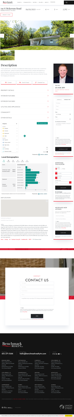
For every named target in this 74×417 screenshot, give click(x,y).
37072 (30, 239)
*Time (56, 117)
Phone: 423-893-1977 (23, 362)
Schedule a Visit (67, 99)
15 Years (63, 168)
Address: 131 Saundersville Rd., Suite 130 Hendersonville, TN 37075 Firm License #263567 (24, 378)
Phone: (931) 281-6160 (39, 362)
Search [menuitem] (19, 2)
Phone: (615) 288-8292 (56, 374)
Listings (6, 239)
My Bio (56, 91)
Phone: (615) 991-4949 (23, 374)
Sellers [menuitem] (41, 2)
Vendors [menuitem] (52, 2)
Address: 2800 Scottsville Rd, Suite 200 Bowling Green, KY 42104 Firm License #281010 (8, 366)
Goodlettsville (24, 239)
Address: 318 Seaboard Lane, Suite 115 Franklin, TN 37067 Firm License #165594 (57, 390)
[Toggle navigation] (69, 2)
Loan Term (57, 167)
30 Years (58, 168)
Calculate (63, 187)
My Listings (57, 89)
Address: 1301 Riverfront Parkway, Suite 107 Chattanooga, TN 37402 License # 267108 (25, 366)
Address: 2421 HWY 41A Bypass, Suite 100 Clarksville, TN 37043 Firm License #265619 (42, 366)
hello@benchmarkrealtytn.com (33, 353)
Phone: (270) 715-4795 (23, 386)
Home (2, 239)
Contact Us (59, 99)
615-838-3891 (60, 88)
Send (37, 316)
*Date (56, 112)
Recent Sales (62, 89)
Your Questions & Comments (60, 121)
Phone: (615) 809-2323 (6, 386)
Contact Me (67, 89)
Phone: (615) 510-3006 (39, 386)
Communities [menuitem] (27, 2)
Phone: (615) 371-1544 (55, 362)
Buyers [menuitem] (35, 2)
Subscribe (63, 232)
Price (56, 171)
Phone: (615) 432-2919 (39, 374)
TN (9, 239)
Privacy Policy (64, 144)
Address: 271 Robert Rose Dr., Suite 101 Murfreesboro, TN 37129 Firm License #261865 (8, 390)
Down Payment (58, 176)
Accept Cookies (68, 415)
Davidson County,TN (16, 239)
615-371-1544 (7, 353)
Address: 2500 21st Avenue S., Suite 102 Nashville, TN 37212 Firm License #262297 (41, 378)
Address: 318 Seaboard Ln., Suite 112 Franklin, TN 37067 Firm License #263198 (57, 366)
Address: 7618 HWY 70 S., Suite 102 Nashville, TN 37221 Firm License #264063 (40, 390)
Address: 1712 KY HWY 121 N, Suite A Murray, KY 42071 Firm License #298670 (24, 390)
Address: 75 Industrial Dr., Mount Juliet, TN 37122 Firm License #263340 (56, 377)
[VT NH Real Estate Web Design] (66, 407)
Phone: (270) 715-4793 (6, 362)
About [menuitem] (46, 2)
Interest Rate (58, 180)
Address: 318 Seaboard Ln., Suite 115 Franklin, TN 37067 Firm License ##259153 (7, 378)
